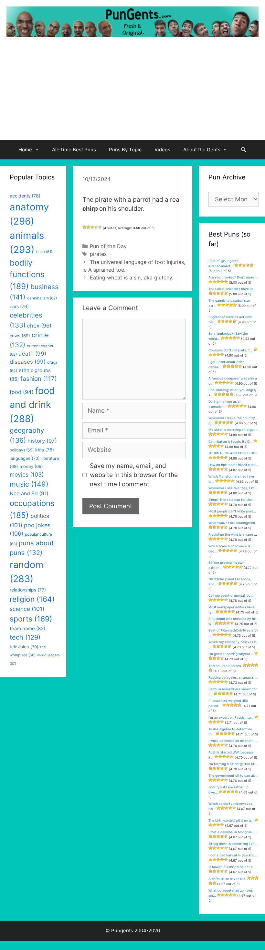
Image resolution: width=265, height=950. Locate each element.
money (31, 466)
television (24, 646)
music (29, 484)
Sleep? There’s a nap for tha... (231, 499)
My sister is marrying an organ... (233, 429)
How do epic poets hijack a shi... (233, 465)
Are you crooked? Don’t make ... (233, 277)
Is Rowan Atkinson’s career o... (232, 867)
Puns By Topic (125, 150)
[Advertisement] (132, 91)
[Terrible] (84, 227)
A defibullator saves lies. (227, 879)
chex (39, 325)
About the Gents (201, 150)
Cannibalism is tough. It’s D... (230, 441)
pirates (98, 254)
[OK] (92, 227)
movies (27, 474)
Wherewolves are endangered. (232, 523)
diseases (28, 362)
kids (44, 449)
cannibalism (42, 298)
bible (44, 251)
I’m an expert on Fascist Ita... (231, 717)
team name (27, 629)
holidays (22, 450)
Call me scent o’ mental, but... (231, 595)
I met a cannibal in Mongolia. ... (232, 832)
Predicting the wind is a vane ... (232, 534)
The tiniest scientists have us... (232, 289)
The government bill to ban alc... (233, 775)
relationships (28, 589)
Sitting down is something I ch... (233, 843)
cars (19, 306)
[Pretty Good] (96, 227)
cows (20, 335)
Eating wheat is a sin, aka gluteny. (131, 277)
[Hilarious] (100, 227)
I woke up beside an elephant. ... (233, 741)
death (32, 353)
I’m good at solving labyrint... (230, 654)
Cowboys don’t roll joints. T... (230, 350)
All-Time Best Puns (74, 150)
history (42, 441)
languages (25, 458)
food (22, 392)
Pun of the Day (108, 246)
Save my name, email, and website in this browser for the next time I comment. (134, 475)
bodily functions (27, 274)
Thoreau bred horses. (225, 666)
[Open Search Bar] (243, 149)
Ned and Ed (29, 493)
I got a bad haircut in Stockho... (232, 855)
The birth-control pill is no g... (231, 820)
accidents (25, 195)
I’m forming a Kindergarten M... (232, 764)
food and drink (32, 404)
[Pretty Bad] (88, 227)
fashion (38, 378)
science (27, 608)
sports (31, 618)
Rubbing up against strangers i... (233, 677)
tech (25, 637)
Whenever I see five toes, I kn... (233, 488)
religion (32, 599)
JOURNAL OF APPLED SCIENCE (232, 453)
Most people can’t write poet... (232, 511)
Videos (162, 150)
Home (25, 150)
